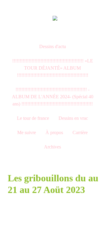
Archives (52, 146)
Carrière (80, 132)
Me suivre (26, 132)
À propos (54, 132)
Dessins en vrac (73, 118)
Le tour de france (33, 118)
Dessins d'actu (52, 46)
